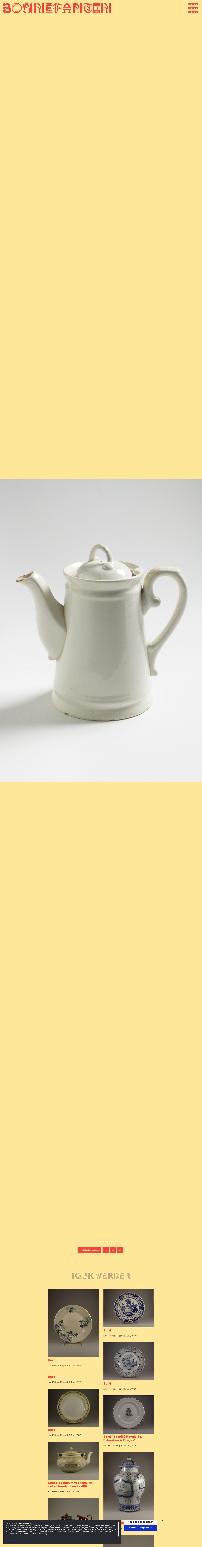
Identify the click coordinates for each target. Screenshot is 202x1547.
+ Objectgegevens (89, 1250)
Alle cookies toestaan (140, 1521)
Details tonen (11, 1541)
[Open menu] (197, 8)
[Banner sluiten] (162, 1521)
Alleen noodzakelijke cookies (140, 1528)
